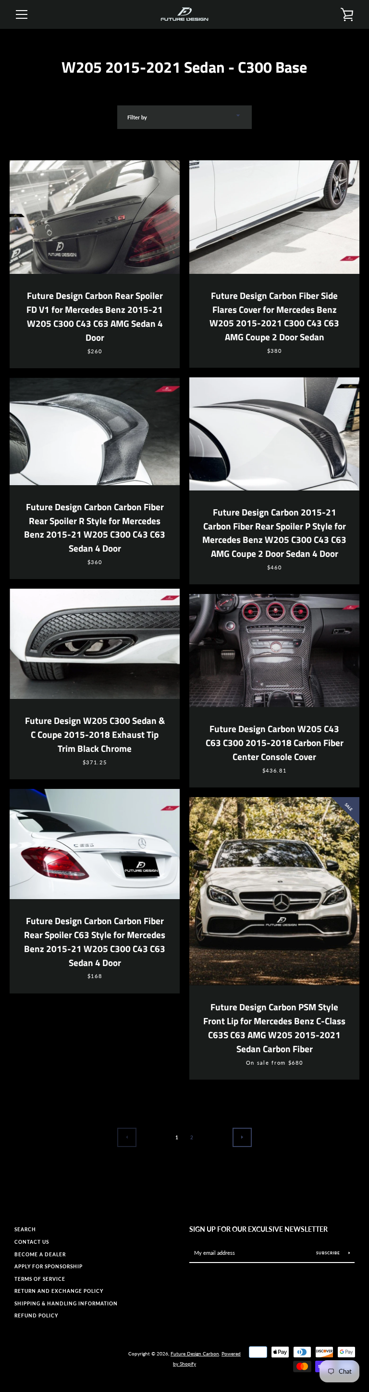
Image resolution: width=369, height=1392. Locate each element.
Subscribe (329, 1252)
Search (25, 1229)
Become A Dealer (40, 1254)
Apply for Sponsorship (48, 1266)
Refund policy (36, 1315)
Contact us (31, 1242)
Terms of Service (39, 1279)
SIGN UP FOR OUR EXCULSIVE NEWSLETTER (258, 1229)
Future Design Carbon (195, 1353)
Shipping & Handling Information (66, 1303)
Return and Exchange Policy (58, 1291)
